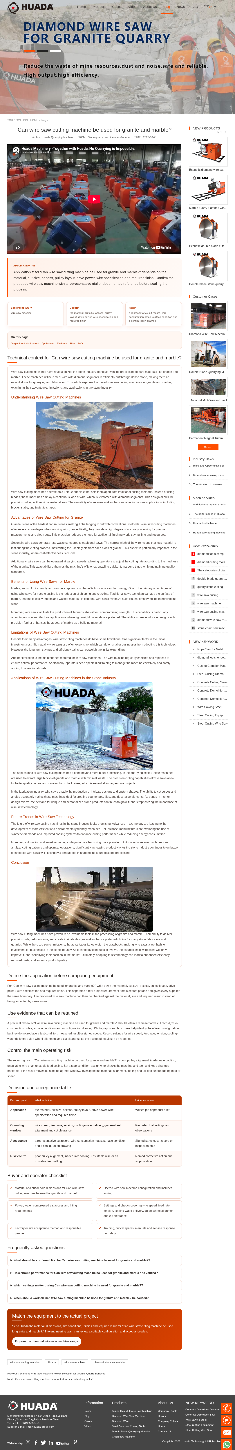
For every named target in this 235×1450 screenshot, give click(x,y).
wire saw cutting (205, 595)
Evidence (62, 343)
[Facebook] (37, 1443)
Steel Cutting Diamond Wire (212, 674)
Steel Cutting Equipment (212, 715)
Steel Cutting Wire (195, 1422)
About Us (165, 1403)
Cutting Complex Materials (212, 665)
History (162, 1416)
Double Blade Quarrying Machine (131, 1431)
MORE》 (222, 132)
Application (48, 343)
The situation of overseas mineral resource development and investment (207, 486)
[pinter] (77, 1443)
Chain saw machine (123, 1436)
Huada (52, 1362)
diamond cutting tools (209, 562)
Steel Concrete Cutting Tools (128, 1426)
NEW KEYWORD (199, 1403)
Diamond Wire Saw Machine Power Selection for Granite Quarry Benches (62, 1373)
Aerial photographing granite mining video (207, 506)
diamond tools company (210, 553)
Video (87, 1426)
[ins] (29, 1443)
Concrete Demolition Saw (212, 698)
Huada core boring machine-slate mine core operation (207, 534)
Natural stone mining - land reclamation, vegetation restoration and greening (207, 476)
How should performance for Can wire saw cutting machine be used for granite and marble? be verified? (86, 1273)
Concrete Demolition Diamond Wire (212, 690)
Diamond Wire (120, 1421)
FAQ (80, 343)
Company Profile (167, 1410)
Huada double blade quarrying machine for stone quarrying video (205, 525)
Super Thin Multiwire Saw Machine (132, 1410)
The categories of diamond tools (210, 570)
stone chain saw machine (210, 628)
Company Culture (168, 1421)
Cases (88, 1421)
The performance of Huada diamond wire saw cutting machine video (207, 515)
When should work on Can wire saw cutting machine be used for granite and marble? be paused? (81, 1298)
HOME (34, 120)
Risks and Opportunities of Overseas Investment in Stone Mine (206, 467)
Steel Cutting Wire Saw (212, 723)
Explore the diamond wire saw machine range (46, 1341)
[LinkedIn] (52, 1443)
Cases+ (208, 447)
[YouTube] (64, 1443)
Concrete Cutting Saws (212, 682)
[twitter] (45, 1443)
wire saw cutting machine (24, 1362)
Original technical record (25, 343)
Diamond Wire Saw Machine (128, 1416)
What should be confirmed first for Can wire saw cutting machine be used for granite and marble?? (82, 1260)
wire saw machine (74, 1362)
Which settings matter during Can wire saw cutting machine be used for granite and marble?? (78, 1285)
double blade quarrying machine (210, 578)
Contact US (164, 1431)
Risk (72, 343)
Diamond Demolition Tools (200, 1427)
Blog (43, 120)
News (87, 1410)
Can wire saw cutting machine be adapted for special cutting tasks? (54, 1379)
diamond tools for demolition (212, 657)
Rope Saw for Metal (210, 649)
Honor (161, 1426)
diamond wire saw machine (109, 1362)
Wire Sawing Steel (209, 707)
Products (119, 1403)
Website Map (15, 1443)
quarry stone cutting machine (210, 586)
